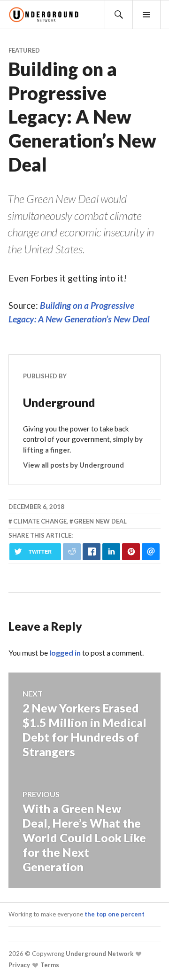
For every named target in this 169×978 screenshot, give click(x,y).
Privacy (19, 965)
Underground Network (98, 953)
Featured (24, 50)
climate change (40, 521)
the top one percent (114, 914)
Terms (49, 965)
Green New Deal (100, 521)
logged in (65, 652)
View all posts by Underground (73, 465)
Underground (59, 402)
